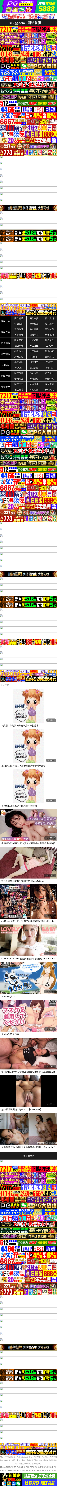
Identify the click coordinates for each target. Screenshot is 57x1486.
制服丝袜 (34, 335)
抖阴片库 (5, 376)
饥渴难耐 (34, 340)
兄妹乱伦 (34, 384)
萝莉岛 (49, 368)
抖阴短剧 (34, 389)
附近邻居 (18, 340)
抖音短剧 (18, 362)
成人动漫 (49, 324)
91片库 (18, 368)
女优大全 (34, 368)
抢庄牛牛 (34, 351)
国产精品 (18, 318)
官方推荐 (5, 354)
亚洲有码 (18, 324)
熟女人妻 (34, 373)
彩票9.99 (18, 357)
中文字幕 (34, 329)
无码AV (5, 365)
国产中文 (18, 384)
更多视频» (28, 1155)
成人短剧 (49, 384)
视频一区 (5, 321)
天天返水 (49, 357)
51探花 (49, 362)
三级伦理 (18, 329)
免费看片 (5, 387)
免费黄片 (49, 373)
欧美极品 (34, 324)
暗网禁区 (18, 379)
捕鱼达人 (18, 351)
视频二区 (5, 332)
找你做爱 (49, 340)
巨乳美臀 (49, 329)
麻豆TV (34, 362)
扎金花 (34, 357)
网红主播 (34, 318)
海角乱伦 (34, 379)
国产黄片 (18, 373)
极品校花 (18, 389)
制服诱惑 (49, 379)
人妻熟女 (18, 335)
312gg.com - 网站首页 (25, 23)
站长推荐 (5, 343)
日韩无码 (49, 389)
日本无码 (49, 318)
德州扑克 (49, 351)
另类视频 (49, 335)
